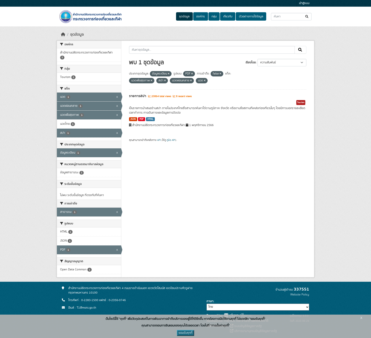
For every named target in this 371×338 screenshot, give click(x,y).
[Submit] (307, 16)
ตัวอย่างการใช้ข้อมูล (251, 16)
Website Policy (299, 294)
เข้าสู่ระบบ (304, 3)
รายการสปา (138, 96)
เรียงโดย (251, 62)
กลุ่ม (214, 16)
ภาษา (210, 301)
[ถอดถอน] (168, 74)
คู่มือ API (171, 140)
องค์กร (200, 16)
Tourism (300, 102)
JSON (133, 119)
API (159, 140)
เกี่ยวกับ (227, 16)
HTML (150, 119)
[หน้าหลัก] (63, 34)
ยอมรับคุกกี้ (185, 333)
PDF (142, 119)
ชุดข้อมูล (184, 16)
